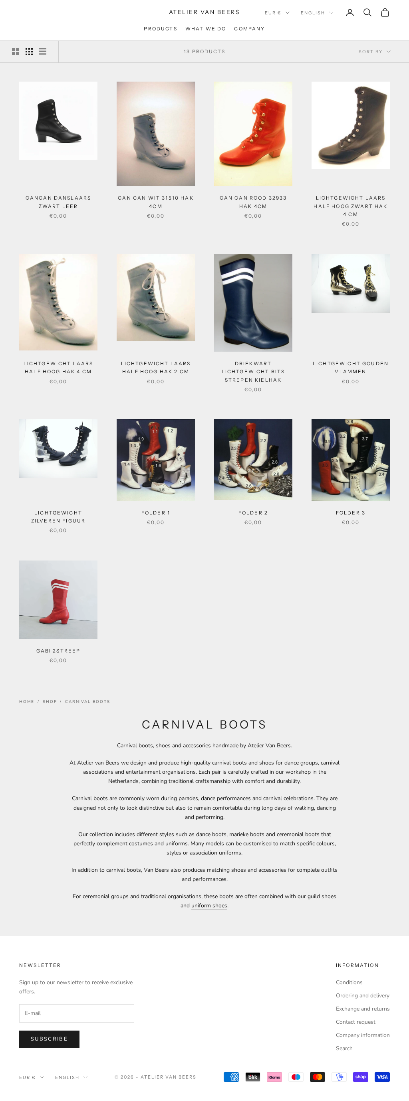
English (313, 13)
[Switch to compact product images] (42, 51)
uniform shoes (209, 905)
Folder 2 (253, 513)
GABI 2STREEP (58, 651)
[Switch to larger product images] (15, 51)
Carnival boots (87, 702)
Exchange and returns (363, 1009)
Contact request (355, 1022)
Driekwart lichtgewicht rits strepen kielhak (253, 371)
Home (26, 702)
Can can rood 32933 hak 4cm (253, 202)
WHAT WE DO (205, 29)
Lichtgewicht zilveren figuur (58, 517)
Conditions (349, 982)
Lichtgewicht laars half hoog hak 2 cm (156, 367)
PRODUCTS (160, 29)
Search (344, 1048)
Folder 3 (350, 513)
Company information (363, 1035)
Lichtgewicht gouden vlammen (351, 367)
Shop (50, 702)
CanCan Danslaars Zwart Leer (58, 202)
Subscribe (49, 1039)
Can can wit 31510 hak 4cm (155, 202)
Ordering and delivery (362, 995)
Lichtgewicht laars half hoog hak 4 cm (58, 367)
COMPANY (249, 29)
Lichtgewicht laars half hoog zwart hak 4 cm (350, 206)
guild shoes (322, 896)
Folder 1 (155, 513)
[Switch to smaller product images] (29, 51)
